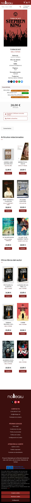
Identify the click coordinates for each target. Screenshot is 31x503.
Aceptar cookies (15, 493)
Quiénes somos (15, 446)
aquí (8, 488)
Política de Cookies (15, 435)
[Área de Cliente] (27, 2)
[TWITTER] (12, 402)
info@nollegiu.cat (15, 414)
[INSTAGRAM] (15, 402)
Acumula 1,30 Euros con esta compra (15, 114)
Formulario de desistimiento (15, 452)
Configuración (15, 500)
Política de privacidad (15, 432)
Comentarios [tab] (7, 128)
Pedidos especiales (15, 449)
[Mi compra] (24, 2)
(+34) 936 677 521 (15, 411)
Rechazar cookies (15, 496)
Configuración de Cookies (15, 437)
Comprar (8, 173)
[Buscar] (20, 7)
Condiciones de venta (15, 429)
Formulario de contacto (16, 417)
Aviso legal (15, 426)
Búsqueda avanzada (26, 7)
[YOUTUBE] (18, 402)
